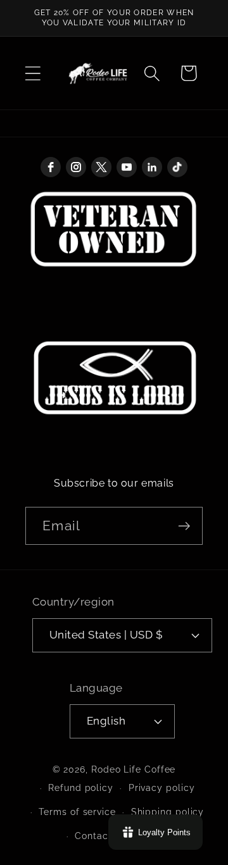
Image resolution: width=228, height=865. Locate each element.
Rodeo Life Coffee (133, 769)
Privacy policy (162, 788)
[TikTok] (177, 167)
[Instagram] (76, 167)
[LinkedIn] (152, 167)
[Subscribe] (184, 526)
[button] (33, 73)
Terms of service (77, 812)
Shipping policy (168, 812)
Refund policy (80, 788)
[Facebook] (51, 167)
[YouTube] (127, 167)
